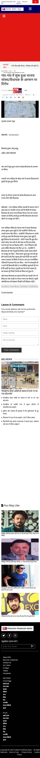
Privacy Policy (26, 752)
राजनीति (5, 703)
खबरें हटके (6, 684)
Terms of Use (14, 752)
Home (10, 71)
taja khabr (24, 286)
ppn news (5, 286)
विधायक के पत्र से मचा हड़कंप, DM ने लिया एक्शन (19, 417)
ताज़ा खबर (6, 686)
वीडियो (5, 692)
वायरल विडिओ (7, 705)
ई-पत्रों (18, 1)
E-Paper (6, 668)
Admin (10, 90)
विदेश (4, 697)
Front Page (7, 681)
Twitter (5, 671)
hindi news (33, 286)
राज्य (15, 71)
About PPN (7, 657)
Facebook (7, 673)
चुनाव (4, 708)
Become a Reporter (10, 660)
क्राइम (5, 689)
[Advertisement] (20, 40)
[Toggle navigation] (30, 9)
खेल (4, 700)
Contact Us (7, 663)
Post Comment (11, 350)
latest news (14, 286)
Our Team (6, 665)
